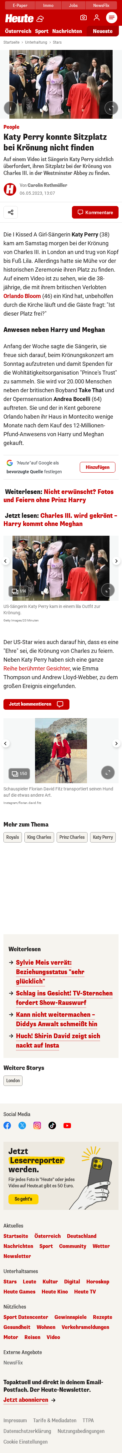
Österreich (18, 31)
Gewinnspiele (70, 1317)
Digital (72, 1282)
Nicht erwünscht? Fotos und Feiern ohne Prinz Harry (58, 496)
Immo (48, 5)
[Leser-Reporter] (83, 17)
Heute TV (85, 1292)
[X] (22, 1125)
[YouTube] (67, 1125)
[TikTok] (52, 1125)
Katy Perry (103, 837)
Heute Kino (55, 1292)
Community (72, 1246)
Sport (41, 31)
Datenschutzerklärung (27, 1431)
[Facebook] (7, 1125)
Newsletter (17, 1256)
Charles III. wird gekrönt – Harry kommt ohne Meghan (60, 520)
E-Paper (20, 5)
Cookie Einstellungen (25, 1442)
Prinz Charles (72, 837)
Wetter (101, 1246)
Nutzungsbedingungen (81, 1431)
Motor (10, 1337)
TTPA (88, 1420)
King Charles (39, 837)
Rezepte (102, 1317)
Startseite (11, 42)
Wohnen (46, 1327)
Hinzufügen (97, 467)
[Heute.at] (19, 18)
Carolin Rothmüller (47, 185)
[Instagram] (37, 1125)
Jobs (73, 5)
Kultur (50, 1282)
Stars (57, 42)
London (13, 1081)
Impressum (15, 1420)
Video (53, 1337)
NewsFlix (101, 5)
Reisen (32, 1337)
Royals (12, 837)
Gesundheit (16, 1327)
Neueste (103, 31)
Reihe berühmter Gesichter (36, 668)
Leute (29, 1282)
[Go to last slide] (6, 561)
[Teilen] (10, 212)
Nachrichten (18, 1246)
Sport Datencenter (25, 1317)
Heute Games (19, 1292)
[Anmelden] (96, 17)
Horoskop (97, 1282)
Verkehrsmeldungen (85, 1327)
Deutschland (81, 1236)
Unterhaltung (36, 42)
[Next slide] (116, 561)
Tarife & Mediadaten (54, 1420)
